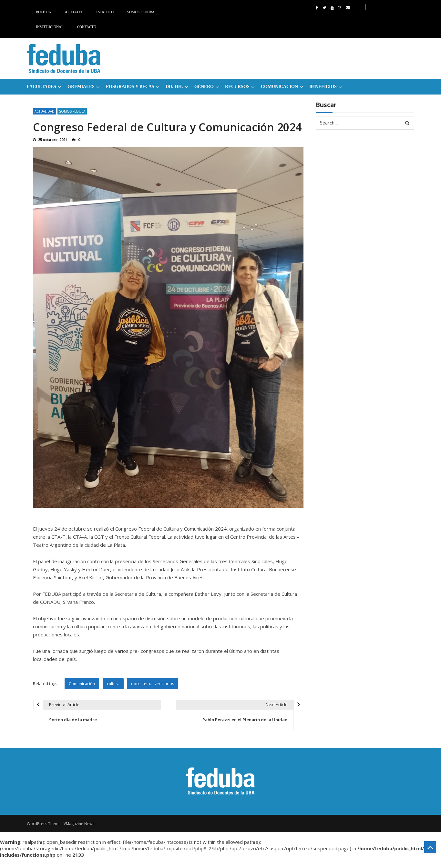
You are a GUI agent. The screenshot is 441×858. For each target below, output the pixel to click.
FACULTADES (41, 86)
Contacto (86, 27)
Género (204, 86)
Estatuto (105, 12)
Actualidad (45, 111)
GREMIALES (81, 86)
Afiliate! (73, 12)
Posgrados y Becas (130, 86)
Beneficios (323, 86)
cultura (113, 683)
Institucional (50, 27)
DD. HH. (174, 86)
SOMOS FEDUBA (72, 111)
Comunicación (279, 86)
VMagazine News (79, 823)
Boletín (43, 12)
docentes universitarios (152, 683)
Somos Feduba (141, 12)
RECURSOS (237, 86)
